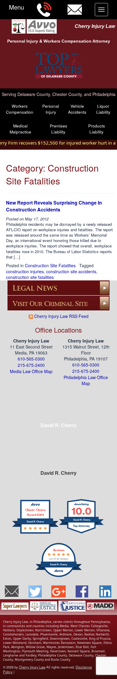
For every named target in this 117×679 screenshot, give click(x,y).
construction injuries (25, 271)
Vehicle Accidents (77, 109)
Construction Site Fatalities (50, 265)
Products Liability (96, 129)
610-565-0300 (31, 359)
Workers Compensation (19, 109)
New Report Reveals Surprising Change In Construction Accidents (54, 206)
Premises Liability (58, 129)
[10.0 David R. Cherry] (81, 533)
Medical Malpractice (20, 129)
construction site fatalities (30, 277)
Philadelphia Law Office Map (86, 380)
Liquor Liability (103, 109)
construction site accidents (71, 271)
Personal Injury (50, 109)
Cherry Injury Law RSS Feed (60, 316)
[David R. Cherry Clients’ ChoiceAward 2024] (35, 533)
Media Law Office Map (31, 371)
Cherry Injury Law (95, 26)
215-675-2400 (31, 365)
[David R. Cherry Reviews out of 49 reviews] (58, 576)
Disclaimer (84, 667)
